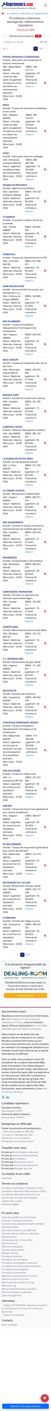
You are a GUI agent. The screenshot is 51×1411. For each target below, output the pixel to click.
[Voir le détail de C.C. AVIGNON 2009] (45, 675)
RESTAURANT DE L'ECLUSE (16, 882)
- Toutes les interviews (13, 1314)
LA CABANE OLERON (14, 490)
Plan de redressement (13, 1249)
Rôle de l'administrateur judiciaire (19, 1288)
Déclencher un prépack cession (18, 1141)
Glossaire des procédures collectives (20, 1233)
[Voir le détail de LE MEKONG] (45, 935)
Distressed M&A (10, 1227)
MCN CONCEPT (10, 359)
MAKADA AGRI (10, 394)
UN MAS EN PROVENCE (15, 185)
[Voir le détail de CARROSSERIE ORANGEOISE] (45, 611)
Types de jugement (11, 1295)
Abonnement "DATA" (12, 1110)
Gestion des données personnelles (19, 1197)
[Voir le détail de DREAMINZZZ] (45, 574)
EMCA (6, 105)
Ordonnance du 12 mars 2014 (17, 1240)
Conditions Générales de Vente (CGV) (21, 1194)
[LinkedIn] (7, 1097)
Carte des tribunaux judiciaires (17, 1220)
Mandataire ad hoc (23, 1161)
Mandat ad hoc (9, 1236)
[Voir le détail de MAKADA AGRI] (45, 411)
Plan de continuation (12, 1246)
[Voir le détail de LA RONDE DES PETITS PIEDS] (45, 475)
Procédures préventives (14, 1272)
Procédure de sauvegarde (15, 1269)
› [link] (33, 954)
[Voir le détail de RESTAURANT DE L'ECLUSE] (45, 900)
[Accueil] (3, 13)
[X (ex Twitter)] (3, 1097)
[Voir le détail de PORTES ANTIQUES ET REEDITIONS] (45, 83)
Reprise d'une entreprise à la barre (19, 1275)
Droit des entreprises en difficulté (19, 1230)
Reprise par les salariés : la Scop (18, 1282)
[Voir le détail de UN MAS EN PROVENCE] (45, 201)
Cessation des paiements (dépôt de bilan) (23, 1223)
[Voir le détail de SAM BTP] (45, 827)
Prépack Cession (10, 1253)
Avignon (30, 86)
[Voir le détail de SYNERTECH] (45, 270)
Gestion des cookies (12, 1201)
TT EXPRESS (9, 216)
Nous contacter (10, 1324)
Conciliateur (20, 1158)
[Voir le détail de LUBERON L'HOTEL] (45, 443)
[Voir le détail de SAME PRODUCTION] (45, 305)
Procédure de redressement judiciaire (21, 1266)
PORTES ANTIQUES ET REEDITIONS (21, 56)
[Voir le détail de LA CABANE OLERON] (45, 507)
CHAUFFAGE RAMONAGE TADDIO (20, 722)
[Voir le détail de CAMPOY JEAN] (45, 643)
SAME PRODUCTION (13, 286)
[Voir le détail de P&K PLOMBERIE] (45, 344)
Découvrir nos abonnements (25, 1406)
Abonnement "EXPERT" (13, 1117)
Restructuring (9, 1285)
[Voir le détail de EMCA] (45, 131)
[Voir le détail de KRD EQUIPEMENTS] (45, 542)
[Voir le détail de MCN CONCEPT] (45, 379)
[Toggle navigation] (45, 5)
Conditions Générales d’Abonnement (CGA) (24, 1191)
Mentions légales (10, 1204)
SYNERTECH (9, 254)
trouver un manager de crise (17, 1134)
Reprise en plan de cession (15, 1279)
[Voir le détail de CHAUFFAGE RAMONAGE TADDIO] (45, 750)
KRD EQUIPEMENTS (13, 522)
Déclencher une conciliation (16, 1138)
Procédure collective (12, 1256)
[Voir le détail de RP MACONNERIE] (45, 865)
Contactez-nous (25, 995)
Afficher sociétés (6, 49)
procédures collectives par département (27, 13)
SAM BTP (7, 805)
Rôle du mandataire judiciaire (17, 1292)
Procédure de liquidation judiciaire (19, 1262)
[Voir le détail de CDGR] (45, 169)
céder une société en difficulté (18, 1131)
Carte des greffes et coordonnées (19, 1217)
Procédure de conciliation (15, 1259)
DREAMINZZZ (10, 557)
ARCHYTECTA (9, 690)
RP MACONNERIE (12, 844)
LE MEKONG (9, 917)
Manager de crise (23, 1168)
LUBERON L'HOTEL (13, 426)
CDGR (6, 153)
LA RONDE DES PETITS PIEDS (18, 458)
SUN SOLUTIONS (12, 770)
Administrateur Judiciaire (25, 1152)
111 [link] (41, 48)
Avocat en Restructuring (25, 1155)
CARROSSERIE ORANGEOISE (18, 591)
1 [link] (35, 48)
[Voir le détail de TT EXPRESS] (45, 236)
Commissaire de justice (26, 1165)
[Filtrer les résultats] (45, 1398)
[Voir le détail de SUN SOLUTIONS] (45, 788)
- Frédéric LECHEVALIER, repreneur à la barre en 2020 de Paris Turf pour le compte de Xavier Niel (24, 1308)
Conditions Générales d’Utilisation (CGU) (22, 1187)
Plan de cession (10, 1243)
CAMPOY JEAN (10, 626)
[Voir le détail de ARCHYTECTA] (45, 707)
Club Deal (6, 1178)
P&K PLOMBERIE (11, 321)
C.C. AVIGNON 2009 (13, 658)
